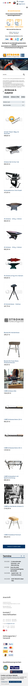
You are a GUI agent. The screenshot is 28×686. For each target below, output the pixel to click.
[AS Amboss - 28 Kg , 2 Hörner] (14, 207)
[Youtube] (4, 631)
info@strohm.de (15, 32)
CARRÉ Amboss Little (10, 391)
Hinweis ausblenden (5, 684)
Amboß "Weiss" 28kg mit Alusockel (11, 132)
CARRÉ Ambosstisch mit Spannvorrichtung (11, 477)
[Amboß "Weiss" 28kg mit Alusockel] (14, 120)
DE (8, 3)
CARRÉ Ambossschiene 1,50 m (13, 448)
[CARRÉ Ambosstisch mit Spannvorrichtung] (14, 464)
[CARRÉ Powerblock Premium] (14, 523)
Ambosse (6, 97)
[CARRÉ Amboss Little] (14, 379)
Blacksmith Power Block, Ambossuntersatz (11, 361)
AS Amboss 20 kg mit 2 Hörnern (13, 276)
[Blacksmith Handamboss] (14, 320)
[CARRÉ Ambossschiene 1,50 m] (14, 436)
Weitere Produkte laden (14, 546)
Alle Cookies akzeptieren (15, 681)
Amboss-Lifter (15, 97)
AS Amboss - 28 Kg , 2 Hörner (13, 219)
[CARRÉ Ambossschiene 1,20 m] (14, 407)
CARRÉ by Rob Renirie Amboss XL (14, 506)
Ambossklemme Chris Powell (13, 190)
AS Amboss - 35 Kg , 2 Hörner (13, 247)
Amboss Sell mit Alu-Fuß (11, 162)
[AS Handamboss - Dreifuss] (14, 292)
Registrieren (21, 4)
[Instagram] (6, 631)
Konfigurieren (4, 681)
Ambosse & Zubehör (10, 91)
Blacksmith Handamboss (11, 332)
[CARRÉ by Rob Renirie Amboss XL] (14, 494)
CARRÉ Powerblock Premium (12, 535)
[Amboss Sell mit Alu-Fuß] (14, 150)
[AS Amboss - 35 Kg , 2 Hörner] (14, 235)
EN (3, 3)
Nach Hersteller (7, 105)
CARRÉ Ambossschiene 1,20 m (13, 419)
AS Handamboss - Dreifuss (12, 304)
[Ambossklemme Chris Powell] (14, 178)
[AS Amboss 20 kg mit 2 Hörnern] (14, 263)
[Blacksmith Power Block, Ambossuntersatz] (14, 349)
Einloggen (21, 1)
